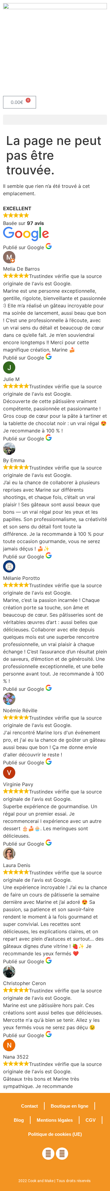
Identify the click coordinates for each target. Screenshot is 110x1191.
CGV (91, 1120)
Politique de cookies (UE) (55, 1134)
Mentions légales (55, 1120)
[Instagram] (62, 1153)
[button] (55, 120)
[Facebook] (48, 1153)
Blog (19, 1120)
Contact (29, 1106)
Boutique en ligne (69, 1106)
